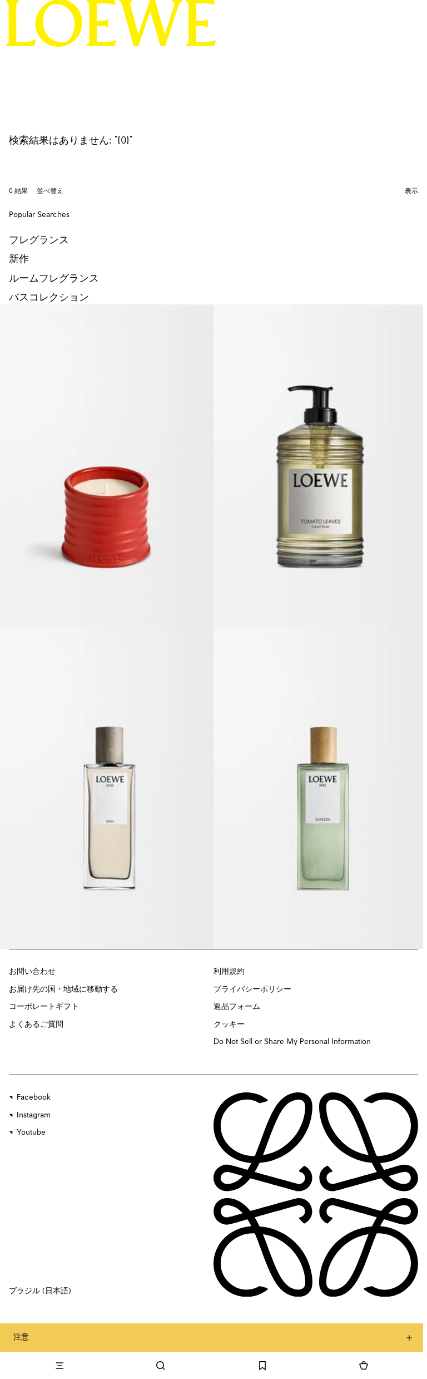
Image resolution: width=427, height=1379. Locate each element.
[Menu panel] (59, 1365)
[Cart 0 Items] (363, 1365)
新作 (19, 259)
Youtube (31, 1132)
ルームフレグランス (54, 279)
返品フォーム (237, 1007)
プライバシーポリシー (252, 989)
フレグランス (39, 240)
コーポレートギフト (44, 1007)
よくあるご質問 (36, 1024)
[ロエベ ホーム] (111, 22)
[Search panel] (160, 1365)
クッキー (229, 1024)
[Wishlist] (262, 1365)
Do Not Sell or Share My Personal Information (292, 1042)
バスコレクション (49, 298)
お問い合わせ (32, 972)
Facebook (34, 1097)
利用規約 (229, 972)
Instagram (34, 1115)
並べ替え (50, 191)
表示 (411, 191)
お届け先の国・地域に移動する (63, 989)
